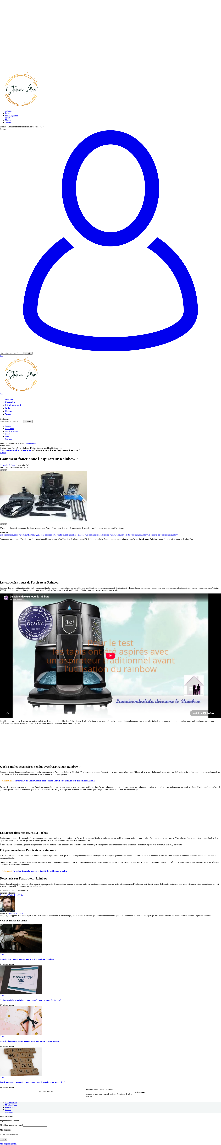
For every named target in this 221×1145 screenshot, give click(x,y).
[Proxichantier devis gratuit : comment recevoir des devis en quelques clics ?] (21, 1075)
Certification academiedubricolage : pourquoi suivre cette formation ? (30, 1041)
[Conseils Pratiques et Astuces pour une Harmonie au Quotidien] (21, 952)
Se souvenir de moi (11, 1135)
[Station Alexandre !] (20, 106)
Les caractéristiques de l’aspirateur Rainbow (18, 535)
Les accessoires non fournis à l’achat (100, 535)
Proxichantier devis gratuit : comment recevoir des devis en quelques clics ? (32, 1082)
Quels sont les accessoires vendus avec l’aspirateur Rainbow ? (61, 535)
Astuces (3, 453)
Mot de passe (5, 1130)
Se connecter (31, 443)
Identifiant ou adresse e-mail (11, 1125)
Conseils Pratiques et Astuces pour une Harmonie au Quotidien (27, 959)
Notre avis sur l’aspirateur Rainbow (163, 535)
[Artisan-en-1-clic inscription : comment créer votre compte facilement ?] (21, 993)
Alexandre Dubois (7, 465)
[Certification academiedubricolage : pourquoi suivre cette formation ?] (21, 1034)
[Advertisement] (76, 18)
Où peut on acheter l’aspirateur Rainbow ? (132, 535)
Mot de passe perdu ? (8, 1144)
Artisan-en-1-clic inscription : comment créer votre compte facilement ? (30, 1000)
